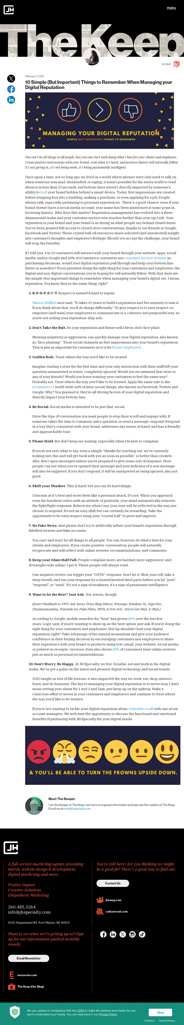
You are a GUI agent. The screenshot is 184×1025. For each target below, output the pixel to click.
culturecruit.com (117, 911)
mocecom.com (27, 975)
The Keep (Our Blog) (30, 986)
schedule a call (141, 709)
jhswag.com (113, 900)
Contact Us (113, 883)
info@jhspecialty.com (77, 808)
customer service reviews (145, 258)
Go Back (166, 64)
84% (115, 649)
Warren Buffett (44, 303)
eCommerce (42, 387)
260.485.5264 (22, 906)
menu (171, 8)
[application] (92, 1014)
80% (131, 618)
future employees (126, 347)
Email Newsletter (29, 958)
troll (43, 192)
